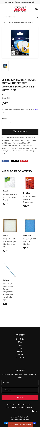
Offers (20, 342)
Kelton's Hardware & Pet (21, 417)
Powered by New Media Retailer (19, 419)
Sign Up (20, 397)
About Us (20, 351)
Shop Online (20, 339)
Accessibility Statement (25, 407)
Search (9, 405)
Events (20, 345)
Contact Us (20, 357)
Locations (20, 354)
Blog (20, 348)
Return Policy (27, 405)
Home (3, 22)
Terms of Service (11, 407)
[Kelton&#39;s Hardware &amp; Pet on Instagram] (36, 411)
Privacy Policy (17, 405)
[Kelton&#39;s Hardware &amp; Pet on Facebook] (33, 411)
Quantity (4, 118)
